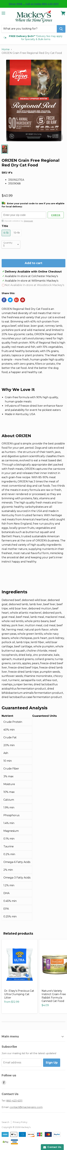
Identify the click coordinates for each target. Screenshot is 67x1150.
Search (5, 1122)
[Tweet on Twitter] (10, 299)
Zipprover (28, 221)
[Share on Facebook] (4, 299)
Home (6, 49)
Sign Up (52, 1062)
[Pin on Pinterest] (22, 299)
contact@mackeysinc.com (26, 1107)
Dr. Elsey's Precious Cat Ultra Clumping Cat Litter (19, 994)
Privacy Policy (20, 1122)
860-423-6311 (14, 1100)
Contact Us (53, 1147)
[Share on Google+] (16, 299)
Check (55, 215)
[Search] (61, 29)
